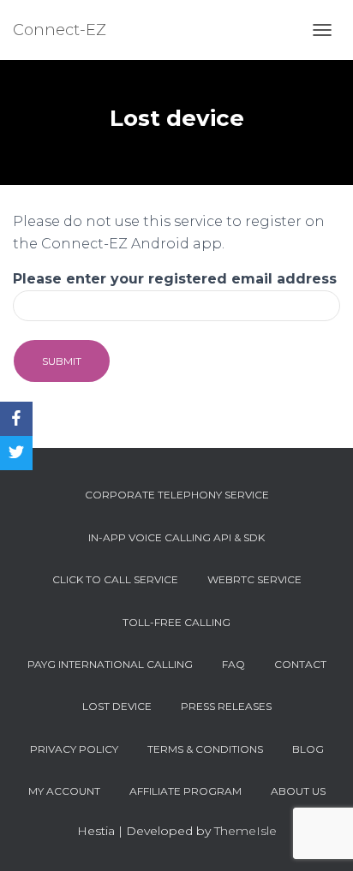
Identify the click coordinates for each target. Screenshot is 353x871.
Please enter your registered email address (175, 279)
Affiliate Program (185, 790)
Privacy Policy (74, 749)
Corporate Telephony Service (177, 494)
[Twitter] (16, 453)
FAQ (233, 664)
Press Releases (226, 706)
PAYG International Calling (110, 664)
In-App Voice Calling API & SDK (176, 537)
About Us (298, 790)
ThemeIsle (245, 830)
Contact (300, 664)
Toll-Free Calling (176, 622)
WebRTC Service (254, 579)
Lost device (117, 706)
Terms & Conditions (205, 749)
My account (64, 790)
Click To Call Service (115, 579)
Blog (308, 749)
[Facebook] (16, 419)
